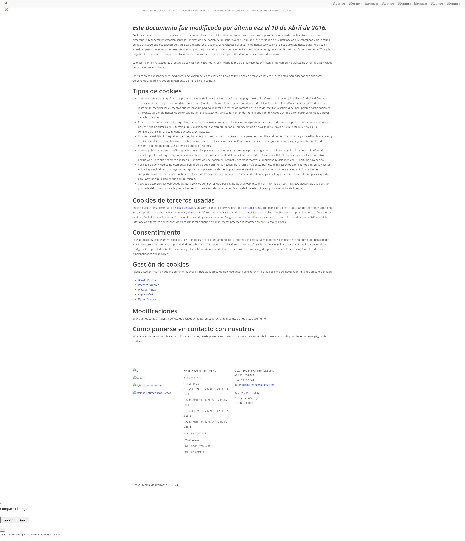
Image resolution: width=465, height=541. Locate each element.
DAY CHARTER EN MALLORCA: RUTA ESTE (205, 402)
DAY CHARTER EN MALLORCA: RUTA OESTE (205, 424)
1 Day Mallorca (193, 377)
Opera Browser (147, 299)
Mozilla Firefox (147, 289)
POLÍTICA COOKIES (195, 452)
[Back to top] (232, 503)
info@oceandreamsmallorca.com (254, 384)
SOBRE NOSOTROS (195, 433)
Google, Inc (254, 207)
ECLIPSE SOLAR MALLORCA (200, 371)
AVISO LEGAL (191, 439)
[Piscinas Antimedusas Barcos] (152, 393)
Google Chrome (147, 280)
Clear (22, 520)
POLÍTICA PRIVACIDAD (197, 446)
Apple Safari (145, 294)
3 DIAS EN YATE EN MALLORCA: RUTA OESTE (206, 413)
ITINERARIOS (191, 383)
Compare (8, 520)
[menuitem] (339, 4)
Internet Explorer (148, 285)
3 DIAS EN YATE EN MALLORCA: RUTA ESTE (206, 391)
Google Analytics (185, 207)
